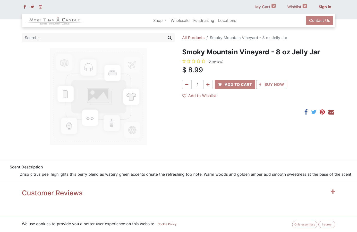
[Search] (170, 37)
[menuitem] (180, 20)
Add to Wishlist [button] (202, 95)
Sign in (325, 6)
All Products (193, 37)
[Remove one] (187, 84)
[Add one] (208, 84)
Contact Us (319, 20)
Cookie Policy (167, 224)
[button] (235, 84)
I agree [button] (327, 224)
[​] (25, 7)
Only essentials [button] (304, 224)
